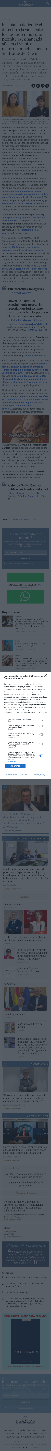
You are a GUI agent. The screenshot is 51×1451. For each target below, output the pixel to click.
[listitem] (25, 720)
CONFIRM (15, 766)
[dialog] (25, 725)
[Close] (46, 676)
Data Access (25, 775)
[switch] (41, 726)
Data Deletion (11, 775)
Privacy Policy (39, 775)
